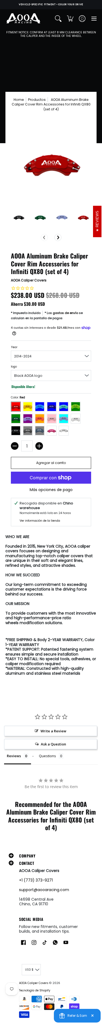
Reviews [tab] (14, 755)
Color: (18, 397)
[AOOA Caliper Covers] (23, 18)
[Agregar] (39, 446)
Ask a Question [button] (53, 744)
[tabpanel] (51, 606)
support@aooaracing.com (44, 889)
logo (14, 367)
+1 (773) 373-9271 (36, 880)
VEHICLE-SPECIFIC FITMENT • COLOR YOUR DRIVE (51, 4)
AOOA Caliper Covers (29, 280)
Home (19, 99)
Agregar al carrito (51, 462)
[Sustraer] (14, 446)
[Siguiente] (58, 237)
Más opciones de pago (51, 489)
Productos (37, 99)
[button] (70, 18)
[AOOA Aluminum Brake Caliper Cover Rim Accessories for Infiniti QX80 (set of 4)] (19, 217)
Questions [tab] (47, 755)
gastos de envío (65, 313)
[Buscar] (58, 18)
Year (14, 347)
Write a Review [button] (53, 731)
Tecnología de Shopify (34, 990)
